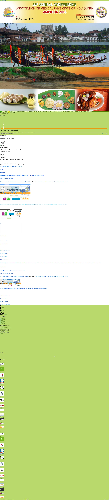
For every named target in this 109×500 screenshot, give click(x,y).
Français (4, 319)
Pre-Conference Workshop (26, 111)
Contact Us (79, 111)
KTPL (1, 372)
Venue (82, 111)
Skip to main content (3, 0)
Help (51, 111)
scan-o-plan (2, 417)
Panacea (1, 378)
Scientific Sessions (19, 111)
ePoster (36, 111)
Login (1, 117)
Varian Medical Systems (3, 362)
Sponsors (41, 111)
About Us (11, 111)
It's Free (3, 124)
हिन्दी (2, 320)
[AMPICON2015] (54, 22)
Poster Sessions (32, 111)
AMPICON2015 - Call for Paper (6, 327)
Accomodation (65, 111)
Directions (90, 111)
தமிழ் (3, 322)
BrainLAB (1, 408)
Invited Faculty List (74, 111)
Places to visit (69, 111)
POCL (1, 403)
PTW (1, 397)
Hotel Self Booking (85, 111)
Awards (39, 111)
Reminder (1, 333)
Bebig (1, 422)
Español (4, 321)
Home (1, 111)
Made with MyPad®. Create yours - (7, 499)
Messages (1, 118)
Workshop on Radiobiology (56, 111)
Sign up (1, 116)
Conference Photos (5, 111)
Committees (14, 111)
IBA (0, 366)
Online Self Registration (46, 111)
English (4, 318)
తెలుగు (4, 323)
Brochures (61, 111)
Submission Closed (3, 328)
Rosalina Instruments (3, 412)
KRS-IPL (1, 425)
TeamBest (1, 385)
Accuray (1, 390)
